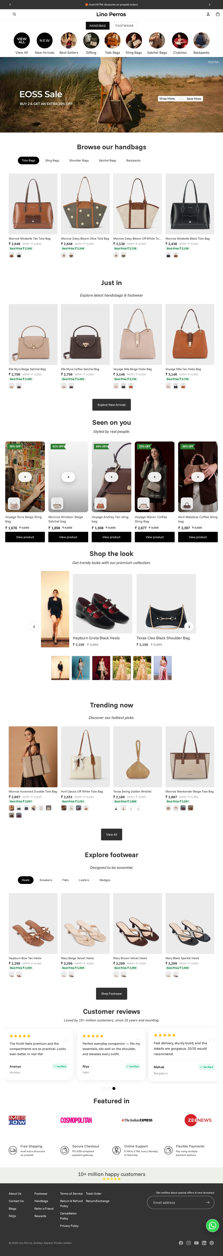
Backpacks (133, 160)
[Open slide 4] (122, 668)
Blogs (12, 1208)
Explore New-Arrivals (112, 405)
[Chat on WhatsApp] (212, 1225)
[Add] (51, 228)
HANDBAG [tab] (98, 26)
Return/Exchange (98, 1201)
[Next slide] (52, 204)
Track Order (93, 1194)
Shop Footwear (111, 994)
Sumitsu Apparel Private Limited (52, 1242)
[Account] (208, 14)
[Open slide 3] (101, 668)
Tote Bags (28, 160)
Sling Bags (52, 160)
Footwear (40, 1194)
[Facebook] (181, 1243)
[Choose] (51, 947)
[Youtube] (196, 1243)
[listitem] (11, 255)
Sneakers (46, 880)
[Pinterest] (211, 1243)
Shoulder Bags (79, 160)
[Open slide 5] (142, 668)
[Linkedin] (204, 1243)
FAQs (12, 1216)
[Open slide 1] (60, 668)
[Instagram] (188, 1243)
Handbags (41, 1201)
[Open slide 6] (163, 668)
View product (25, 537)
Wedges (104, 880)
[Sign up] (207, 1202)
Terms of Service (71, 1194)
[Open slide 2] (81, 668)
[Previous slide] (13, 204)
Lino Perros (25, 1242)
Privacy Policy (69, 1226)
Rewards (40, 1216)
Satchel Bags (107, 160)
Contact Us (16, 1201)
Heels (26, 880)
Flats (65, 880)
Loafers (84, 880)
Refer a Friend (44, 1208)
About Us (15, 1194)
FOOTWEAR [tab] (124, 26)
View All (111, 834)
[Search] (14, 14)
